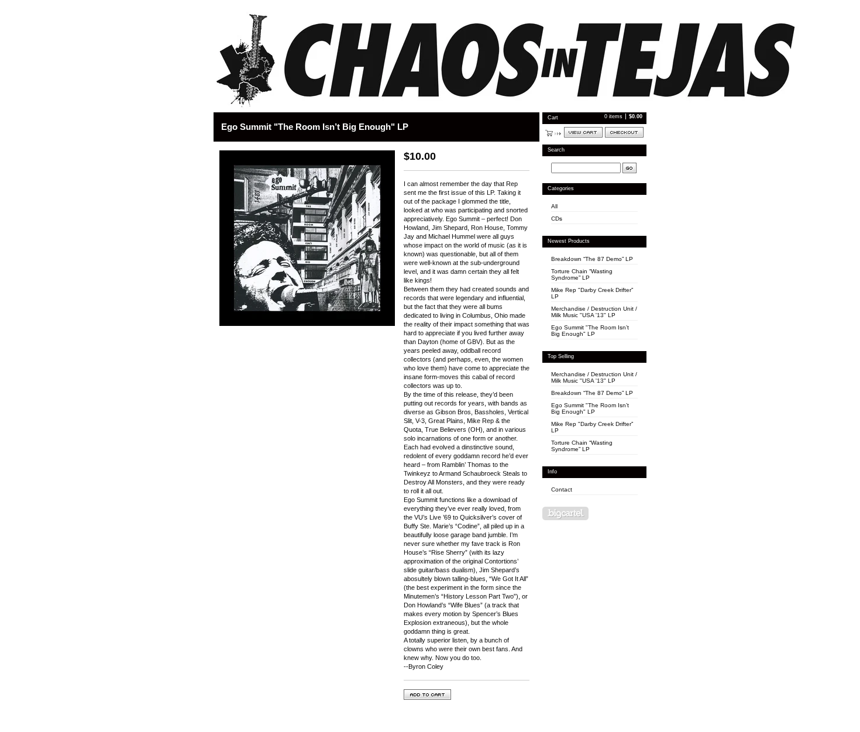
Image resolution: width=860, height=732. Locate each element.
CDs (556, 218)
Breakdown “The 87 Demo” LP (592, 259)
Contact (561, 489)
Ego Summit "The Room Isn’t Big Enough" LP (590, 330)
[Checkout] (624, 132)
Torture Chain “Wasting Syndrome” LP (582, 274)
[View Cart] (583, 132)
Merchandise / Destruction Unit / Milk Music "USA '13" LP (594, 311)
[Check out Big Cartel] (565, 513)
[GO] (629, 168)
